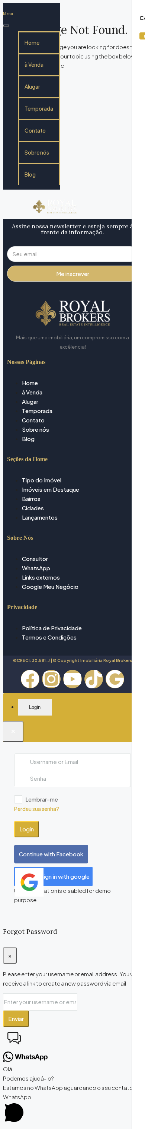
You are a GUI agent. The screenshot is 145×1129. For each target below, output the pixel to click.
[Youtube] (72, 679)
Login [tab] (35, 707)
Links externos (41, 577)
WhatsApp (36, 567)
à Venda (34, 64)
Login (26, 829)
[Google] (115, 679)
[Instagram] (51, 679)
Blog (30, 174)
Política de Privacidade (52, 627)
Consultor (35, 558)
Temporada (39, 108)
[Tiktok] (93, 679)
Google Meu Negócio (50, 586)
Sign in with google (65, 876)
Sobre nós (37, 152)
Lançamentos (40, 517)
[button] (72, 1039)
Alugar (32, 86)
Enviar (16, 1018)
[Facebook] (30, 679)
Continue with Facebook (51, 853)
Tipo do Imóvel (41, 479)
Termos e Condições (49, 637)
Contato (35, 130)
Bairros (31, 498)
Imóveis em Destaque (50, 489)
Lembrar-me (41, 799)
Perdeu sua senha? (36, 808)
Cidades (33, 507)
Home (32, 42)
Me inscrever (72, 273)
